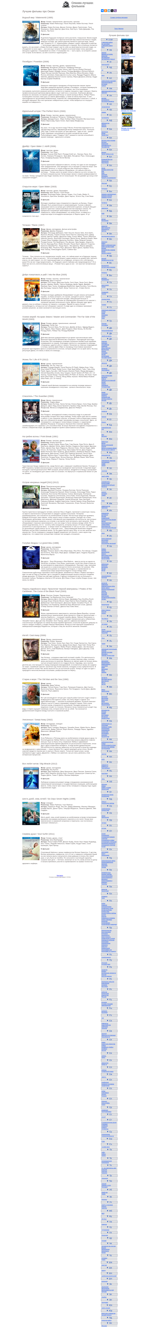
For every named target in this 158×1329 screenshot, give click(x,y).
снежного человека (108, 1084)
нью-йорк (105, 773)
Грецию (104, 323)
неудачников (106, 748)
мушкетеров (106, 718)
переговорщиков (107, 876)
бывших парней (107, 196)
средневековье (106, 1111)
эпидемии (105, 1302)
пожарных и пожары (108, 918)
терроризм (105, 1162)
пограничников (106, 907)
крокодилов (105, 604)
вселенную (105, 265)
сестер (104, 1050)
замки (103, 464)
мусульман (105, 715)
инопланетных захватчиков (106, 523)
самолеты (105, 1023)
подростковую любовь (109, 913)
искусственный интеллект (106, 539)
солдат (104, 1094)
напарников (105, 728)
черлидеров (105, 1249)
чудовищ (104, 1258)
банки (103, 133)
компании (105, 584)
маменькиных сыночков (106, 665)
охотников (105, 852)
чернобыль (105, 1251)
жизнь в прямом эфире (109, 448)
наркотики (105, 732)
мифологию (105, 691)
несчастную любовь (108, 747)
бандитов (105, 132)
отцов (103, 846)
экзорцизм (105, 1287)
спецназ (104, 1101)
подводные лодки (107, 908)
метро (104, 684)
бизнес (104, 152)
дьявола (104, 411)
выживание (105, 280)
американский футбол (109, 91)
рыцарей (104, 1012)
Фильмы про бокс (127, 75)
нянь (103, 779)
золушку (104, 493)
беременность (106, 145)
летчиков (104, 624)
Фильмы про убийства (128, 110)
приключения (106, 943)
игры (103, 501)
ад (102, 70)
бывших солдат (107, 197)
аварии (104, 52)
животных (105, 441)
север (103, 1042)
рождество (105, 995)
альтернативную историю (107, 83)
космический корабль (108, 597)
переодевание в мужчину (107, 881)
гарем (103, 287)
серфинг (104, 1049)
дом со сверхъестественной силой (108, 380)
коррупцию (105, 596)
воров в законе (106, 253)
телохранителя (107, 1161)
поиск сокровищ (107, 919)
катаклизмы (105, 557)
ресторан (105, 986)
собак (103, 1091)
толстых (104, 1171)
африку (104, 126)
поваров (104, 905)
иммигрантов (106, 506)
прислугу (104, 946)
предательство (107, 930)
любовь (104, 651)
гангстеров (105, 285)
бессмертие (105, 147)
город (103, 316)
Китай (103, 569)
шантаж (104, 1265)
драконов (105, 394)
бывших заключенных (109, 194)
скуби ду (104, 1064)
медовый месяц (107, 679)
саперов (104, 1028)
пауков (104, 867)
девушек (104, 343)
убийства (105, 1192)
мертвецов (105, 681)
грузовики (105, 325)
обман (104, 786)
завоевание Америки (108, 460)
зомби (104, 495)
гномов (104, 304)
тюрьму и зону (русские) (106, 1186)
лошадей (105, 633)
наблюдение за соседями (107, 724)
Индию (104, 516)
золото (104, 492)
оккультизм (105, 817)
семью (104, 1045)
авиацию (104, 56)
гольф (103, 312)
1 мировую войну (107, 42)
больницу (105, 176)
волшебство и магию (108, 250)
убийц (103, 1194)
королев (104, 593)
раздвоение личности (109, 973)
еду (103, 429)
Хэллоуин (105, 1235)
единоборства (106, 427)
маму (103, 667)
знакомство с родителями (106, 482)
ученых (104, 1206)
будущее (104, 188)
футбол (104, 1219)
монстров (105, 700)
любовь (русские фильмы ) (107, 653)
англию (104, 98)
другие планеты (107, 399)
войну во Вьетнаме (108, 246)
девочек (104, 341)
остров (104, 828)
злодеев (104, 471)
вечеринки (105, 220)
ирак (103, 533)
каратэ (104, 554)
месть (103, 682)
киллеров (105, 567)
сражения (105, 1110)
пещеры (104, 884)
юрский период (107, 1315)
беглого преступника (108, 140)
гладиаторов (106, 299)
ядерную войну (107, 1320)
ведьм (103, 219)
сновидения (105, 1085)
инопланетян (106, 526)
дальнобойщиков (107, 330)
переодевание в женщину (107, 878)
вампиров (105, 208)
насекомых (105, 733)
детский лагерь (107, 358)
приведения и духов (108, 938)
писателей (105, 891)
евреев (104, 417)
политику (105, 921)
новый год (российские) (106, 767)
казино (104, 550)
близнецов (105, 161)
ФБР (103, 1213)
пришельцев (106, 948)
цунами (104, 1241)
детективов (105, 356)
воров (103, 251)
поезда (104, 916)
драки (103, 392)
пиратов (104, 889)
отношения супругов (108, 845)
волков (104, 248)
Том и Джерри (118, 28)
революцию (105, 983)
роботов (104, 992)
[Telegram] (108, 10)
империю (105, 508)
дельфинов (105, 345)
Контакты (60, 875)
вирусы (104, 231)
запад (103, 465)
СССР (104, 1117)
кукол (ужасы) (106, 610)
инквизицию (105, 518)
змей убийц (105, 476)
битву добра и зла (107, 154)
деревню (104, 353)
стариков (104, 1124)
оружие (104, 823)
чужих (103, 1259)
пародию (104, 865)
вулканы (104, 272)
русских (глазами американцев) (107, 1004)
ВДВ (103, 213)
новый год (105, 765)
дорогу (104, 384)
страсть (104, 1127)
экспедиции (105, 1288)
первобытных (106, 872)
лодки (103, 629)
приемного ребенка (108, 940)
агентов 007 (105, 64)
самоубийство (106, 1025)
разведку (104, 970)
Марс (103, 670)
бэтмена (104, 203)
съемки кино (106, 1147)
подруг (104, 915)
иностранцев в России (109, 528)
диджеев (104, 368)
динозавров (105, 370)
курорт (104, 613)
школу (104, 1270)
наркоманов (105, 730)
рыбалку (104, 1011)
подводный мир (107, 910)
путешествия (106, 964)
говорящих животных (108, 310)
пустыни (104, 963)
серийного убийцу (107, 1047)
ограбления (105, 796)
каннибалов (105, 552)
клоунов (104, 577)
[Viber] (115, 10)
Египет (104, 422)
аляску (104, 86)
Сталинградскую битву (109, 1122)
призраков (105, 942)
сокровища (105, 1093)
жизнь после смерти (108, 450)
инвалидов (105, 513)
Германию (105, 292)
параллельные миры (108, 861)
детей (103, 354)
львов (103, 643)
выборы (104, 278)
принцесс (105, 945)
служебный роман (107, 1071)
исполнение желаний (109, 543)
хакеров (104, 1224)
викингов (104, 226)
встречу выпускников (108, 267)
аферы (104, 125)
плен (103, 898)
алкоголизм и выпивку (109, 81)
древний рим (106, 397)
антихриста (105, 100)
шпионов (104, 1281)
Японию (104, 1326)
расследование (107, 976)
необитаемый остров (109, 745)
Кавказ (104, 549)
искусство (105, 542)
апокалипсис (106, 107)
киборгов (104, 565)
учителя (104, 1208)
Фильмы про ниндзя (127, 93)
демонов (104, 346)
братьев (104, 183)
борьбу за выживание (109, 178)
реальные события (108, 982)
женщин (104, 436)
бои (103, 171)
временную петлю (107, 260)
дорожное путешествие (106, 386)
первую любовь (107, 874)
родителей (105, 993)
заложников (105, 462)
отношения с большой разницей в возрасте (109, 842)
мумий (104, 713)
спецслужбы (106, 1103)
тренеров (105, 1178)
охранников (105, 855)
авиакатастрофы (107, 54)
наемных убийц (107, 727)
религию (104, 985)
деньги (104, 351)
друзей (104, 400)
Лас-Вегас (105, 618)
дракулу (104, 395)
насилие (104, 735)
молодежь (105, 698)
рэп (103, 1018)
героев (104, 294)
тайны (104, 1154)
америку (104, 93)
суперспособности (108, 1136)
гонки (103, 313)
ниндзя (104, 754)
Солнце (104, 1096)
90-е (103, 47)
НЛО (103, 759)
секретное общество (108, 1044)
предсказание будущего (106, 932)
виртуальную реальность (106, 228)
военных (104, 242)
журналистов (106, 455)
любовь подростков (108, 655)
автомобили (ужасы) (108, 59)
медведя (104, 678)
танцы (104, 1155)
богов (103, 168)
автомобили (106, 57)
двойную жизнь (107, 336)
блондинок (105, 162)
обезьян (104, 784)
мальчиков (105, 661)
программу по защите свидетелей (109, 952)
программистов (107, 950)
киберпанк (105, 564)
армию (104, 112)
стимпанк (105, 1126)
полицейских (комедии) (109, 924)
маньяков (105, 669)
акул (103, 75)
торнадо (104, 1173)
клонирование (106, 576)
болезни (104, 174)
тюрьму (104, 1184)
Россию (104, 997)
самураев (105, 1026)
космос (104, 599)
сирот (103, 1057)
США (103, 1141)
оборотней (105, 789)
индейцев (105, 515)
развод (104, 971)
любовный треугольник (109, 649)
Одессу (104, 802)
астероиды (105, 118)
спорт (103, 1104)
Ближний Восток (107, 159)
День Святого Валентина (106, 348)
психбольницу (106, 957)
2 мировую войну (107, 45)
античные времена (108, 101)
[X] (112, 10)
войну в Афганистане (109, 245)
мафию (104, 672)
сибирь (104, 1056)
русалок (104, 1002)
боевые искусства (107, 170)
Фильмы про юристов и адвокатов (128, 129)
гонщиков (105, 315)
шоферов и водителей (109, 1276)
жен (103, 434)
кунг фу (104, 611)
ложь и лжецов (106, 631)
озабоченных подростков (106, 809)
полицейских (106, 923)
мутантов (105, 716)
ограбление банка (107, 794)
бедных (104, 142)
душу (103, 406)
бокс (103, 173)
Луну (103, 638)
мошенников (106, 705)
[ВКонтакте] (102, 10)
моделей (104, 696)
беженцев (105, 144)
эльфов (104, 1297)
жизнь (103, 443)
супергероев (106, 1134)
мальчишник (106, 662)
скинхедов (105, 1063)
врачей (104, 258)
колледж (104, 583)
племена (104, 896)
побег (103, 903)
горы (103, 318)
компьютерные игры (108, 586)
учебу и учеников (107, 1205)
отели (103, 834)
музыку (104, 712)
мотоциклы (105, 703)
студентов (105, 1129)
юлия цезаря (106, 1308)
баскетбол (105, 135)
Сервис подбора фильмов (118, 17)
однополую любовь (108, 803)
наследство (105, 736)
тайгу (103, 1152)
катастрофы (106, 558)
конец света (105, 588)
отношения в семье (108, 840)
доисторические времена (107, 376)
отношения (105, 835)
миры (103, 689)
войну (103, 243)
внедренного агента (108, 236)
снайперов (105, 1082)
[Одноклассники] (105, 10)
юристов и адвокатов (108, 1313)
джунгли (104, 363)
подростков (105, 911)
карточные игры (107, 555)
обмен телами (106, 787)
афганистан (105, 123)
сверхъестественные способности (109, 1036)
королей (104, 594)
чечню (104, 1252)
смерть (104, 1077)
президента (105, 935)
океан (103, 816)
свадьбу (104, 1034)
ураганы (104, 1199)
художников (105, 1230)
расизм (104, 974)
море (103, 701)
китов (103, 570)
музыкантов (105, 710)
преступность (106, 937)
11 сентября (106, 44)
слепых (104, 1070)
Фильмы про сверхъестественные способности (128, 56)
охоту (103, 853)
